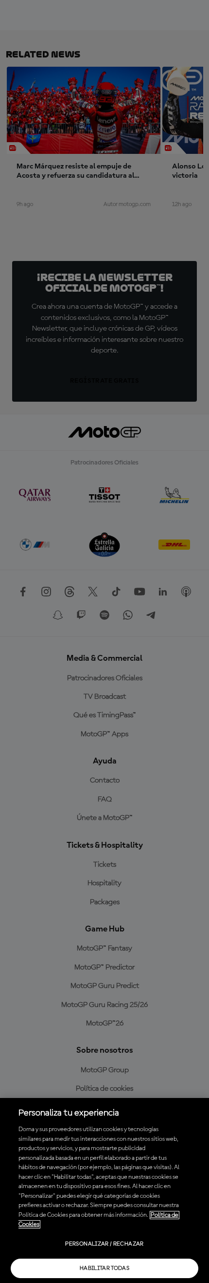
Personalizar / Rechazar (104, 1244)
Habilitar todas (104, 1268)
